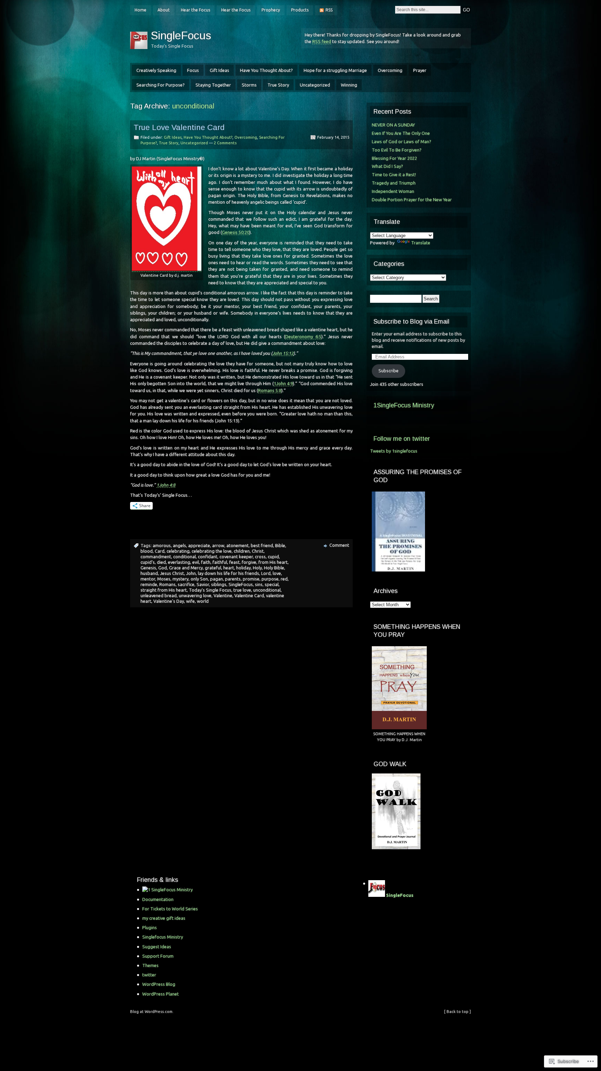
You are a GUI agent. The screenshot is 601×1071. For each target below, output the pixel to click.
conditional (184, 556)
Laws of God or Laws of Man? (401, 141)
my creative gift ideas (163, 918)
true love (242, 589)
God (162, 567)
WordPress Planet (160, 993)
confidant (207, 556)
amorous (162, 545)
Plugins (149, 927)
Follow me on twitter (402, 438)
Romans (167, 584)
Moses (163, 578)
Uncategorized (315, 84)
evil (195, 562)
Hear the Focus (195, 10)
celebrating (178, 551)
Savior (203, 584)
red (284, 578)
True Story (278, 84)
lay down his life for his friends (228, 573)
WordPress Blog (158, 984)
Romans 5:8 (269, 390)
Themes (150, 965)
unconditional (267, 589)
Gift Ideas (219, 70)
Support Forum (158, 956)
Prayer (419, 70)
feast (234, 562)
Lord (266, 573)
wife (190, 601)
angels (179, 545)
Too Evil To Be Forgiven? (397, 149)
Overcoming (390, 70)
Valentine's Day (168, 601)
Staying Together (213, 84)
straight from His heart (164, 589)
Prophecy (271, 10)
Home (140, 10)
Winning (349, 84)
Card (160, 551)
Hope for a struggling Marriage (335, 70)
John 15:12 (283, 353)
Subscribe (388, 370)
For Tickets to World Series (170, 908)
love (277, 573)
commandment (156, 556)
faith (205, 562)
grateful (213, 567)
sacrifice (186, 584)
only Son (199, 578)
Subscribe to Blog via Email (411, 321)
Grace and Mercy (186, 567)
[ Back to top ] (457, 1011)
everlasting (179, 562)
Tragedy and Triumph (394, 182)
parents (233, 578)
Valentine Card (249, 595)
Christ (258, 551)
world (203, 601)
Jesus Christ (172, 573)
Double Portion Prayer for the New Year (412, 199)
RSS (329, 10)
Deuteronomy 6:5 (303, 336)
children (242, 551)
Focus (193, 70)
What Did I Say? (387, 166)
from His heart (273, 562)
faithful (220, 562)
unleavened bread (159, 595)
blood (147, 551)
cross (260, 556)
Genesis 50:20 (235, 232)
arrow (218, 545)
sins (259, 584)
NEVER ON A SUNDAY (393, 124)
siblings (218, 584)
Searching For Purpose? (160, 84)
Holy (257, 567)
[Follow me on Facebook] (189, 890)
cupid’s (148, 562)
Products (299, 10)
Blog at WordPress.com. (152, 1011)
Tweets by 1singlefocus (393, 450)
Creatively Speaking (156, 70)
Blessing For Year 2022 (394, 158)
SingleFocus (181, 35)
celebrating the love (212, 551)
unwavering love (195, 595)
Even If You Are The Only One (401, 133)
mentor (148, 578)
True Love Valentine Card (179, 127)
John (191, 573)
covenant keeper (236, 556)
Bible (280, 545)
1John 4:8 (166, 484)
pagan (216, 578)
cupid (273, 556)
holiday (243, 567)
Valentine (223, 595)
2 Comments (225, 143)
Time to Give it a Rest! (394, 174)
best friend (262, 545)
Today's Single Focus (210, 589)
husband (149, 573)
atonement (237, 545)
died (161, 562)
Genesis (148, 567)
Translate (420, 242)
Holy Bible (274, 567)
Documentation (158, 899)
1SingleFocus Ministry (404, 405)
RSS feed (321, 41)
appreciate (199, 545)
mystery (181, 578)
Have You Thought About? (266, 70)
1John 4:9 (283, 383)
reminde (149, 584)
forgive (249, 562)
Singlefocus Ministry (162, 936)
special (272, 584)
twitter (149, 974)
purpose (270, 578)
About (164, 10)
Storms (249, 84)
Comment (339, 545)
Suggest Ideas (156, 946)
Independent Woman (393, 191)
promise (251, 578)
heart (228, 567)
